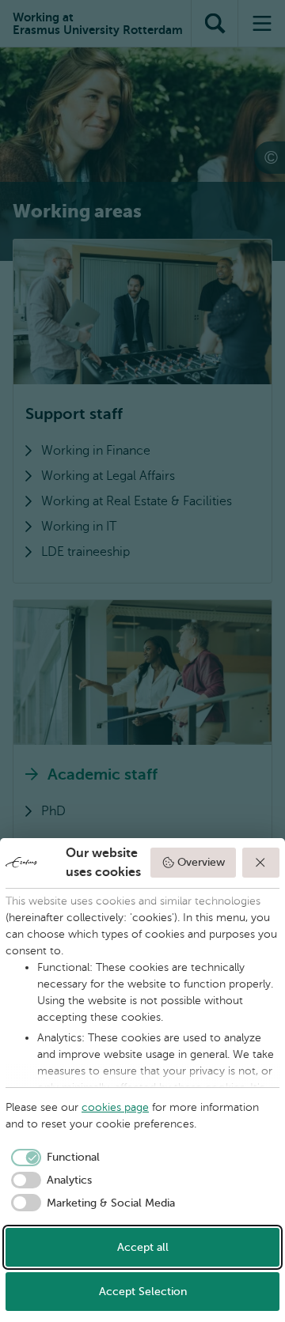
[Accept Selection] (261, 863)
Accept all (143, 1247)
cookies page (115, 1107)
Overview (201, 862)
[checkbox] (53, 1157)
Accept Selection (143, 1291)
